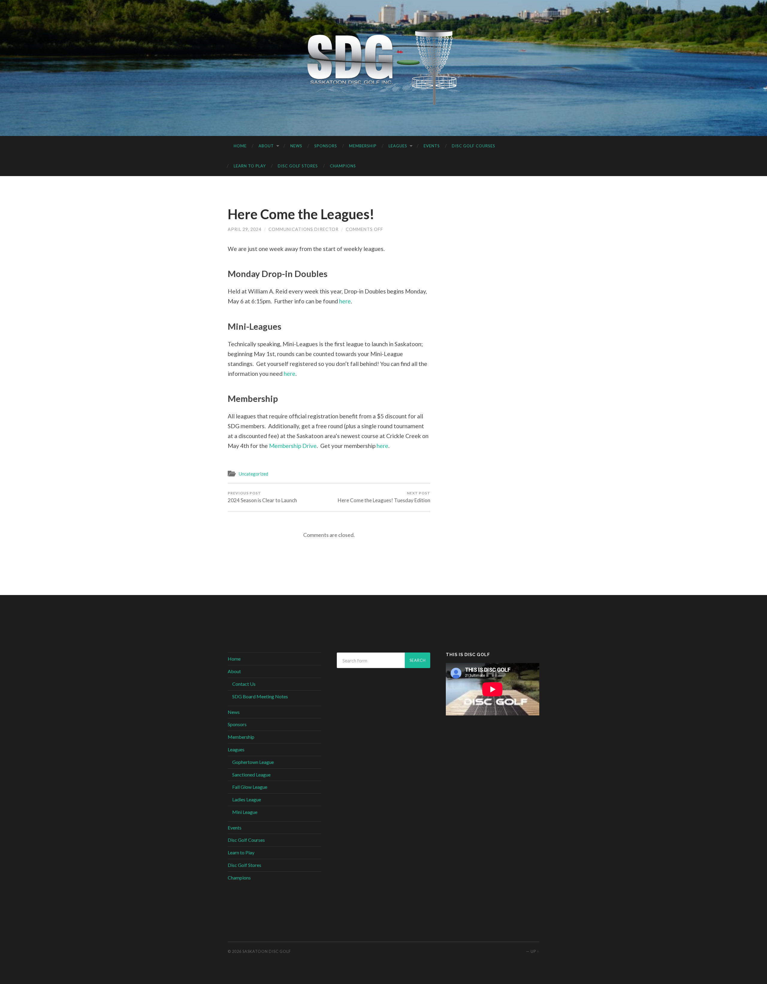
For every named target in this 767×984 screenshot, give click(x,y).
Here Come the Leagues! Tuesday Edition (384, 497)
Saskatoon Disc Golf (266, 951)
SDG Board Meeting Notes (260, 696)
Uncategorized (253, 473)
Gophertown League (253, 762)
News (296, 145)
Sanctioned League (251, 774)
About (266, 145)
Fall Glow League (249, 787)
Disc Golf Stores (298, 166)
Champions (343, 166)
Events (432, 145)
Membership (363, 145)
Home (240, 145)
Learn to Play (250, 166)
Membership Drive (293, 445)
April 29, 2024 (244, 229)
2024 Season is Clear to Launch (262, 497)
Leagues (398, 145)
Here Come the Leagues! (301, 214)
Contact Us (244, 684)
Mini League (244, 812)
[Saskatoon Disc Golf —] (383, 67)
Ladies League (246, 799)
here (345, 301)
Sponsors (325, 145)
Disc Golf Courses (473, 145)
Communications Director (303, 229)
